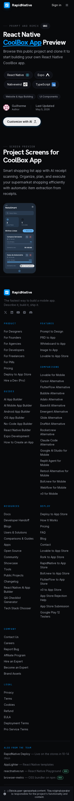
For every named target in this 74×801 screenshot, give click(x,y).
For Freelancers (14, 356)
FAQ (43, 532)
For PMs (9, 362)
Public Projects (13, 575)
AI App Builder (13, 399)
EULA (7, 717)
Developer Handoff (16, 520)
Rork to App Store (52, 557)
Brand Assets (12, 673)
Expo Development (16, 436)
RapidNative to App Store (53, 565)
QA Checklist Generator (12, 600)
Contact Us (11, 637)
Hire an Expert (13, 661)
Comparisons (49, 367)
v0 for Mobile (49, 493)
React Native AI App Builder (17, 589)
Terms (8, 698)
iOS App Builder (14, 417)
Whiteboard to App (53, 343)
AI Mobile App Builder (18, 405)
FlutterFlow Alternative (55, 387)
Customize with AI (19, 121)
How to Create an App (19, 442)
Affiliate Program (14, 655)
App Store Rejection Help (53, 598)
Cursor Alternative (52, 381)
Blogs (7, 526)
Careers (9, 643)
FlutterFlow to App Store (52, 581)
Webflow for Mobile (53, 487)
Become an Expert (16, 667)
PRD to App (47, 337)
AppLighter (29, 764)
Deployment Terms (16, 723)
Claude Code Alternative (49, 442)
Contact (45, 544)
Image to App (49, 350)
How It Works (49, 520)
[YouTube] (18, 312)
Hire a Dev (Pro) (14, 380)
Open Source (13, 550)
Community (11, 557)
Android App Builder (17, 411)
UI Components (49, 96)
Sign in (56, 5)
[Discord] (30, 312)
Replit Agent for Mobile (50, 463)
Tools (7, 569)
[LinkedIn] (11, 312)
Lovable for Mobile (52, 375)
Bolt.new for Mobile (53, 481)
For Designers (13, 331)
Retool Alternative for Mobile (54, 473)
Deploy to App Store (17, 374)
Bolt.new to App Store (54, 573)
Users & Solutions (15, 532)
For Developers (14, 350)
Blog (43, 538)
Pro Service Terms (16, 729)
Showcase (11, 563)
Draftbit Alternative (52, 423)
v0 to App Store (50, 589)
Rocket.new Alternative (48, 432)
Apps (7, 544)
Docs (7, 514)
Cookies (9, 704)
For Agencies (12, 343)
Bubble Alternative (52, 393)
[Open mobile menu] (67, 5)
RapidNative (22, 5)
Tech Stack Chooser (17, 608)
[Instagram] (24, 312)
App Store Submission (54, 606)
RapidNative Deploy (36, 756)
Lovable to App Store (54, 356)
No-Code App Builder (18, 423)
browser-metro (33, 777)
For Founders (12, 337)
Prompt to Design (51, 331)
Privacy (9, 692)
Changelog (11, 581)
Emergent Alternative (54, 411)
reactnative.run (35, 771)
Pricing (8, 368)
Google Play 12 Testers (50, 614)
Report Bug (11, 649)
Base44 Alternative (52, 405)
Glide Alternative (51, 417)
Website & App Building (19, 96)
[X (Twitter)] (5, 312)
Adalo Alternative (51, 399)
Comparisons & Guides (19, 538)
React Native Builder (17, 430)
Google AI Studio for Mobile (53, 452)
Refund (8, 711)
